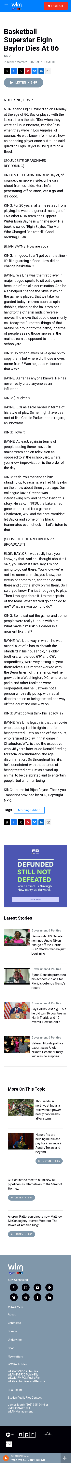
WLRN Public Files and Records (27, 1381)
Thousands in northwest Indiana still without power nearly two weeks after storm (48, 1109)
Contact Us (14, 1323)
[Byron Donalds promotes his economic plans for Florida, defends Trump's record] (17, 976)
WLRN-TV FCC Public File (23, 1371)
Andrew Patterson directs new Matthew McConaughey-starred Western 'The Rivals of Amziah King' (35, 1221)
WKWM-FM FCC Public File (24, 1377)
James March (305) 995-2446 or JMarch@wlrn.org (28, 1406)
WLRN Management (20, 1411)
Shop (11, 1348)
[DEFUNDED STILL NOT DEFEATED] (35, 876)
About (12, 1314)
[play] (6, 1458)
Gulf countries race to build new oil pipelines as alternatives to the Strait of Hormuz (35, 1184)
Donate (12, 1331)
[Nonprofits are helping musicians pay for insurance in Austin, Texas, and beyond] (21, 1141)
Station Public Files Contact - (25, 1397)
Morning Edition (29, 810)
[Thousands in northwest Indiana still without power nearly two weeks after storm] (21, 1107)
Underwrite (15, 1339)
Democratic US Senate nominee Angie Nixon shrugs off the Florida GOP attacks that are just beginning (48, 944)
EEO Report (15, 1389)
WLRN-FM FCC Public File (23, 1374)
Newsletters (15, 1356)
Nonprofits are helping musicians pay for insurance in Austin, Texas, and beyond (49, 1143)
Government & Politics (46, 930)
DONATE (57, 6)
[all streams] (66, 1458)
